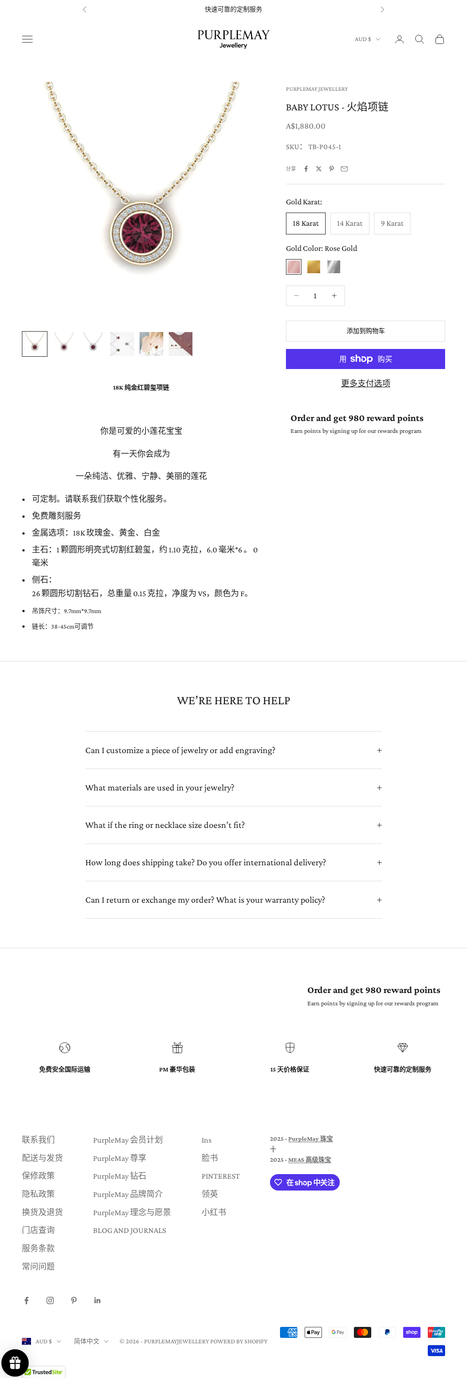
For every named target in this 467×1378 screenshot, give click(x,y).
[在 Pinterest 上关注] (73, 1300)
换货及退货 (42, 1212)
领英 (210, 1194)
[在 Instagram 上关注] (50, 1300)
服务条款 (38, 1248)
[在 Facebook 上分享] (306, 168)
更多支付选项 (365, 383)
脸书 (210, 1158)
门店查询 (38, 1230)
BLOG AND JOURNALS (129, 1230)
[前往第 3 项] (93, 344)
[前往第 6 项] (180, 344)
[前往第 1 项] (34, 344)
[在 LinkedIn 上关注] (97, 1300)
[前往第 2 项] (64, 344)
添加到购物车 (366, 330)
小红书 (214, 1212)
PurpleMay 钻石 (119, 1175)
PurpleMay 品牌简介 (128, 1194)
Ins (207, 1139)
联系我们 (38, 1139)
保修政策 (38, 1175)
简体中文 (86, 1341)
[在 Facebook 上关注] (26, 1300)
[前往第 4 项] (122, 344)
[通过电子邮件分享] (344, 168)
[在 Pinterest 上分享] (331, 168)
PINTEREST (221, 1175)
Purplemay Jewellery (317, 88)
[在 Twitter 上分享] (318, 168)
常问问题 (38, 1266)
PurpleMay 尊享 (119, 1158)
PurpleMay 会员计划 (128, 1139)
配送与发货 (42, 1158)
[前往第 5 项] (151, 344)
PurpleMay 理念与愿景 (132, 1212)
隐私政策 (38, 1194)
